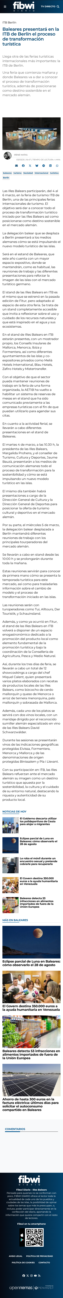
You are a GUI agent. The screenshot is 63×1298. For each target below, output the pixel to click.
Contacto (44, 1262)
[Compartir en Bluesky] (36, 166)
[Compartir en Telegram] (43, 166)
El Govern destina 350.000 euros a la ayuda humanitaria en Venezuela (39, 881)
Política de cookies (23, 1262)
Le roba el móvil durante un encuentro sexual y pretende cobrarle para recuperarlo (38, 861)
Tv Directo (48, 6)
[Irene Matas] (7, 155)
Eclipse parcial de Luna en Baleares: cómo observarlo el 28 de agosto (38, 841)
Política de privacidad (39, 1256)
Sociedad (28, 173)
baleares (7, 173)
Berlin (6, 178)
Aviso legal (15, 1256)
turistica (54, 173)
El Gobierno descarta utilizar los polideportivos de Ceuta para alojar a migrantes (38, 821)
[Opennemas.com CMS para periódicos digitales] (31, 1291)
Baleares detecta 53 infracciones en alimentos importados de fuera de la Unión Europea (36, 902)
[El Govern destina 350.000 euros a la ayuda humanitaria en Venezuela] (10, 885)
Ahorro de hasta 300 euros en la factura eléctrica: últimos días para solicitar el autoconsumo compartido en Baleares (30, 1104)
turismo (17, 173)
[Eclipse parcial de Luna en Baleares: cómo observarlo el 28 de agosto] (10, 845)
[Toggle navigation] (5, 6)
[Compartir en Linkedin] (50, 166)
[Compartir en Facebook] (23, 166)
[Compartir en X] (30, 166)
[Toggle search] (58, 6)
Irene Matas (21, 155)
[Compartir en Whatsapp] (57, 166)
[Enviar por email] (16, 166)
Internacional (41, 173)
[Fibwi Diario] (23, 6)
